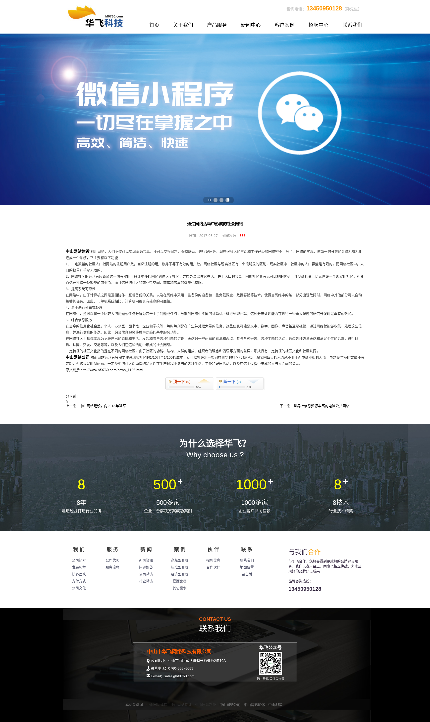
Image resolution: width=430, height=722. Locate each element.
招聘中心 (318, 25)
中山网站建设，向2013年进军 (103, 406)
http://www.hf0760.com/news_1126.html (112, 370)
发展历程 (79, 567)
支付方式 (79, 581)
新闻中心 (251, 25)
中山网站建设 (78, 251)
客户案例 (285, 25)
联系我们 (352, 25)
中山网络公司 (78, 357)
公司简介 (79, 560)
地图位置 (247, 567)
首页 (154, 25)
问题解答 (146, 567)
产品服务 (217, 25)
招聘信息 (213, 560)
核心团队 (79, 574)
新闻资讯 (146, 560)
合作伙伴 (213, 567)
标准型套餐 (179, 567)
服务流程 (112, 567)
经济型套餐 (179, 574)
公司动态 (146, 574)
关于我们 (183, 25)
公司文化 (79, 588)
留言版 (247, 574)
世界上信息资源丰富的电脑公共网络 (321, 406)
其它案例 (180, 588)
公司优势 (112, 560)
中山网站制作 (205, 705)
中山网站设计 (181, 705)
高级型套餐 (179, 560)
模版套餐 (180, 581)
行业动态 (146, 581)
